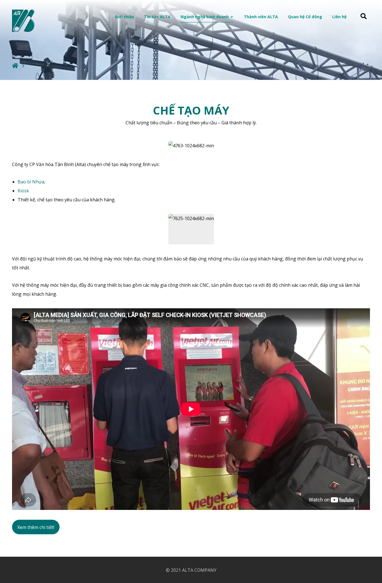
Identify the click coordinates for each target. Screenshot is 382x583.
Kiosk (23, 191)
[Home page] (15, 65)
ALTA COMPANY (199, 570)
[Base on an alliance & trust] (23, 21)
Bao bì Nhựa (31, 182)
